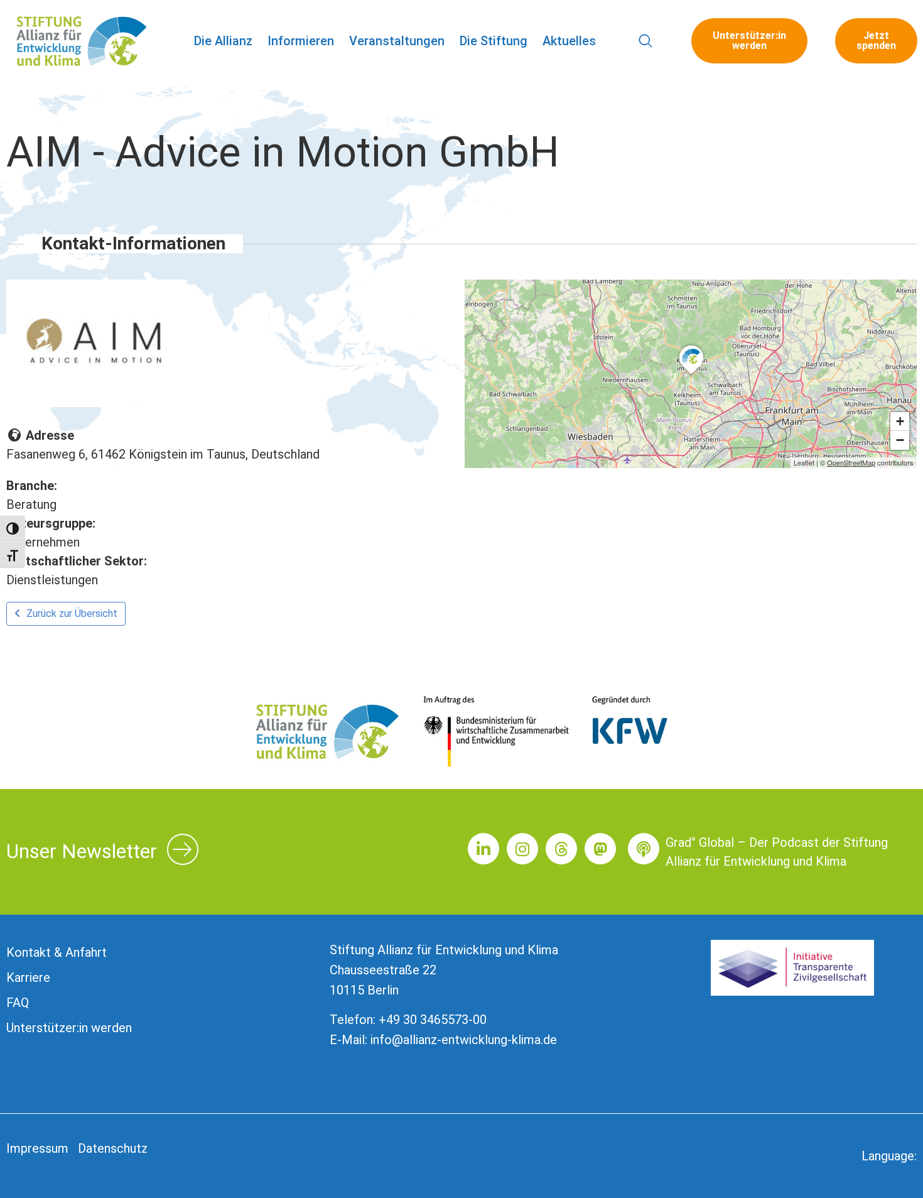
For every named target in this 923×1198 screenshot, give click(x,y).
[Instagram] (522, 848)
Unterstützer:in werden (69, 1027)
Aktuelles (569, 41)
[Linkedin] (483, 848)
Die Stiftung (493, 41)
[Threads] (561, 848)
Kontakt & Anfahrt (56, 952)
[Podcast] (643, 848)
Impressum (37, 1148)
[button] (645, 41)
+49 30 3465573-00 (433, 1019)
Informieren (300, 41)
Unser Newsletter (81, 851)
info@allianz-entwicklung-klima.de (463, 1039)
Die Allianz (223, 41)
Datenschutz (113, 1148)
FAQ (17, 1002)
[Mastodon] (600, 848)
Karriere (28, 977)
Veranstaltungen (397, 41)
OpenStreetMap (851, 462)
